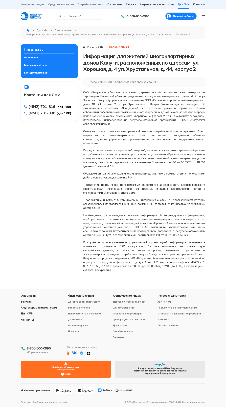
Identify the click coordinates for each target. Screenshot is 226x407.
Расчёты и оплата (79, 307)
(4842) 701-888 (41, 112)
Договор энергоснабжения (84, 301)
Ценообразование (123, 307)
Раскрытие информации (127, 313)
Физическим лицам (32, 4)
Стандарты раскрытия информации (179, 313)
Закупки (131, 4)
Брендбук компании (36, 72)
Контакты (199, 4)
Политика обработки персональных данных (44, 402)
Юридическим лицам (61, 4)
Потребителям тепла (91, 4)
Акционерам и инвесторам (157, 4)
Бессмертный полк (35, 65)
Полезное (74, 331)
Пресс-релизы (35, 49)
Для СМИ (183, 4)
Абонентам (164, 301)
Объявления (31, 57)
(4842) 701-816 (41, 106)
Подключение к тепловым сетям (177, 307)
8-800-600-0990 (138, 16)
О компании (114, 4)
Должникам (75, 319)
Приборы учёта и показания (85, 313)
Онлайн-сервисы (78, 325)
